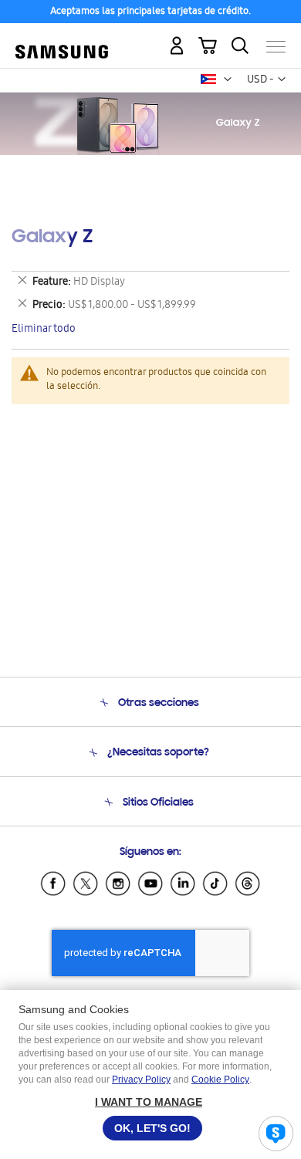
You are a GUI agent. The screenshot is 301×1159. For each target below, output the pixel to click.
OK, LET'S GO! (152, 1128)
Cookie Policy (220, 1079)
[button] (228, 79)
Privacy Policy (141, 1079)
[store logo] (61, 40)
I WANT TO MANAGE (148, 1102)
